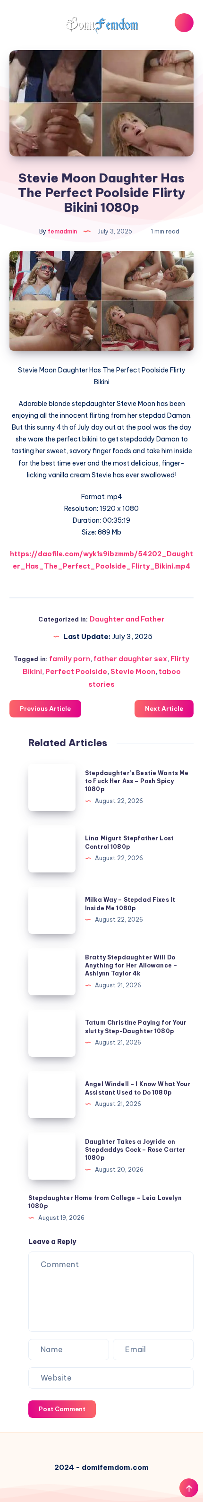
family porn (69, 658)
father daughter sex (130, 658)
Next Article (164, 708)
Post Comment (62, 1409)
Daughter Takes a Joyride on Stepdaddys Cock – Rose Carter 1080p (135, 1150)
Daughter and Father (127, 618)
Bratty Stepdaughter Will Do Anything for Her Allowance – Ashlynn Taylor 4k (131, 965)
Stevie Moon (132, 671)
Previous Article (45, 708)
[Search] (184, 22)
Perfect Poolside (76, 671)
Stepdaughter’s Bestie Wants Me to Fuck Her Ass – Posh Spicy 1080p (137, 781)
